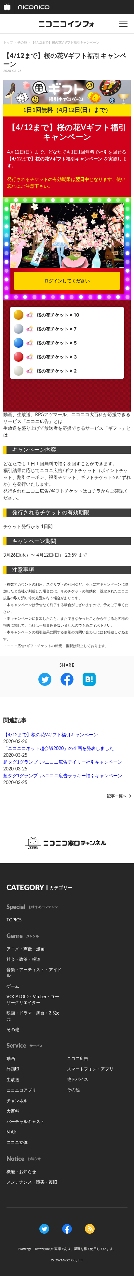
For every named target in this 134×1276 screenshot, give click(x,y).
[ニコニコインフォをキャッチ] (90, 1228)
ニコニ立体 (17, 1143)
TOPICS (14, 920)
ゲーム (13, 986)
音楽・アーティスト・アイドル (34, 973)
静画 (11, 1069)
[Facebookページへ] (67, 1228)
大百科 (13, 1111)
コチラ (94, 491)
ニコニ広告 (77, 1059)
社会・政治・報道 (23, 959)
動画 (11, 1059)
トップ (8, 42)
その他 (22, 42)
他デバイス (77, 1080)
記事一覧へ (117, 796)
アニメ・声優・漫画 (26, 949)
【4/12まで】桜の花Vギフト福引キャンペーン (65, 42)
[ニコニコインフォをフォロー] (44, 1228)
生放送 (13, 1080)
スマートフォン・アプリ (90, 1069)
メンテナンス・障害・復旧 (32, 1182)
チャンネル (17, 1101)
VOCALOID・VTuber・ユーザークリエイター (33, 1000)
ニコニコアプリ (21, 1090)
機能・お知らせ (21, 1172)
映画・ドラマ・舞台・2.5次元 (33, 1016)
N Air (11, 1132)
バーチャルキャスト (26, 1122)
